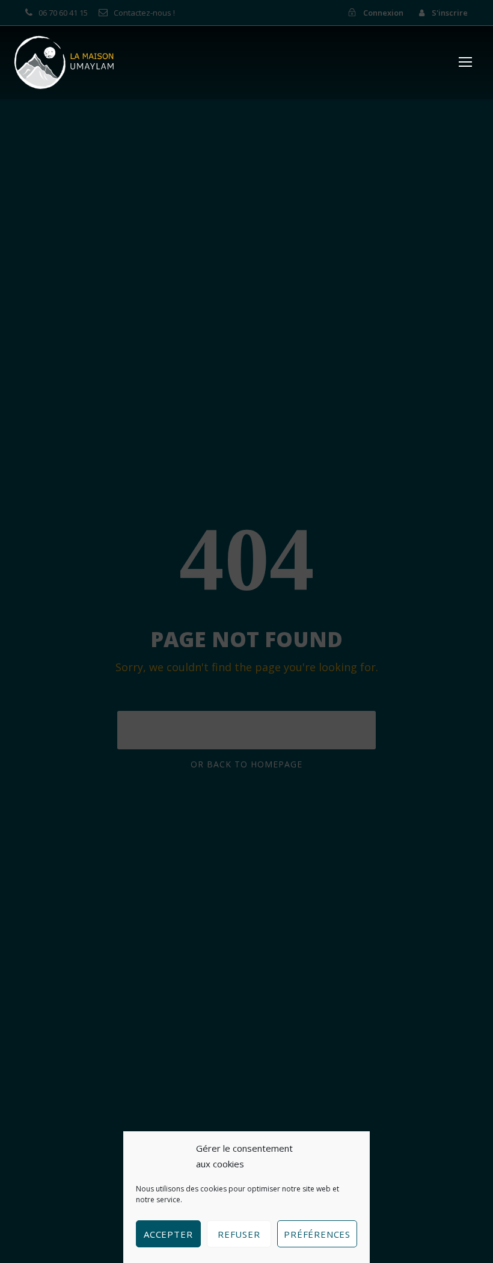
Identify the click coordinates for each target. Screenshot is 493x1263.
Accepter (168, 1234)
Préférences (317, 1234)
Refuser (239, 1234)
